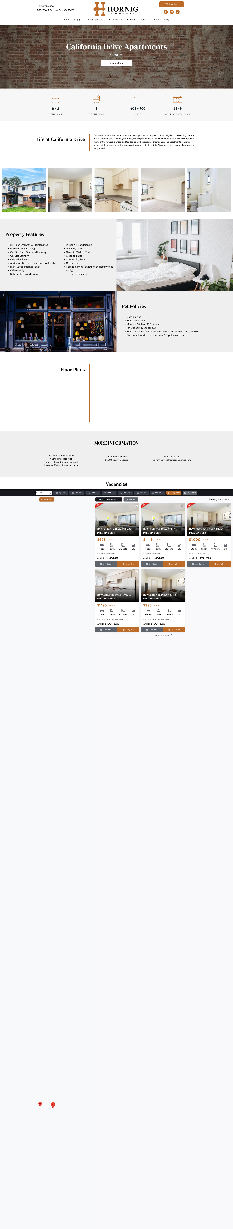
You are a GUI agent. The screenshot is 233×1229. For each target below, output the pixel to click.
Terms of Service (161, 635)
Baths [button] (125, 493)
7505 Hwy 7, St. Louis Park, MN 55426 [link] (55, 10)
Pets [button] (141, 493)
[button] (50, 493)
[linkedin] (178, 12)
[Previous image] (96, 517)
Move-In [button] (158, 493)
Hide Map (132, 499)
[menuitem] (67, 19)
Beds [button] (109, 493)
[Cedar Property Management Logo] (115, 3)
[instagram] (172, 12)
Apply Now (130, 564)
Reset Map (48, 499)
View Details (107, 564)
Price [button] (93, 493)
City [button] (76, 493)
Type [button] (60, 493)
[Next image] (138, 517)
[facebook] (166, 12)
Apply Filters (175, 493)
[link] (116, 63)
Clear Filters (191, 493)
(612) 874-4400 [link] (46, 6)
